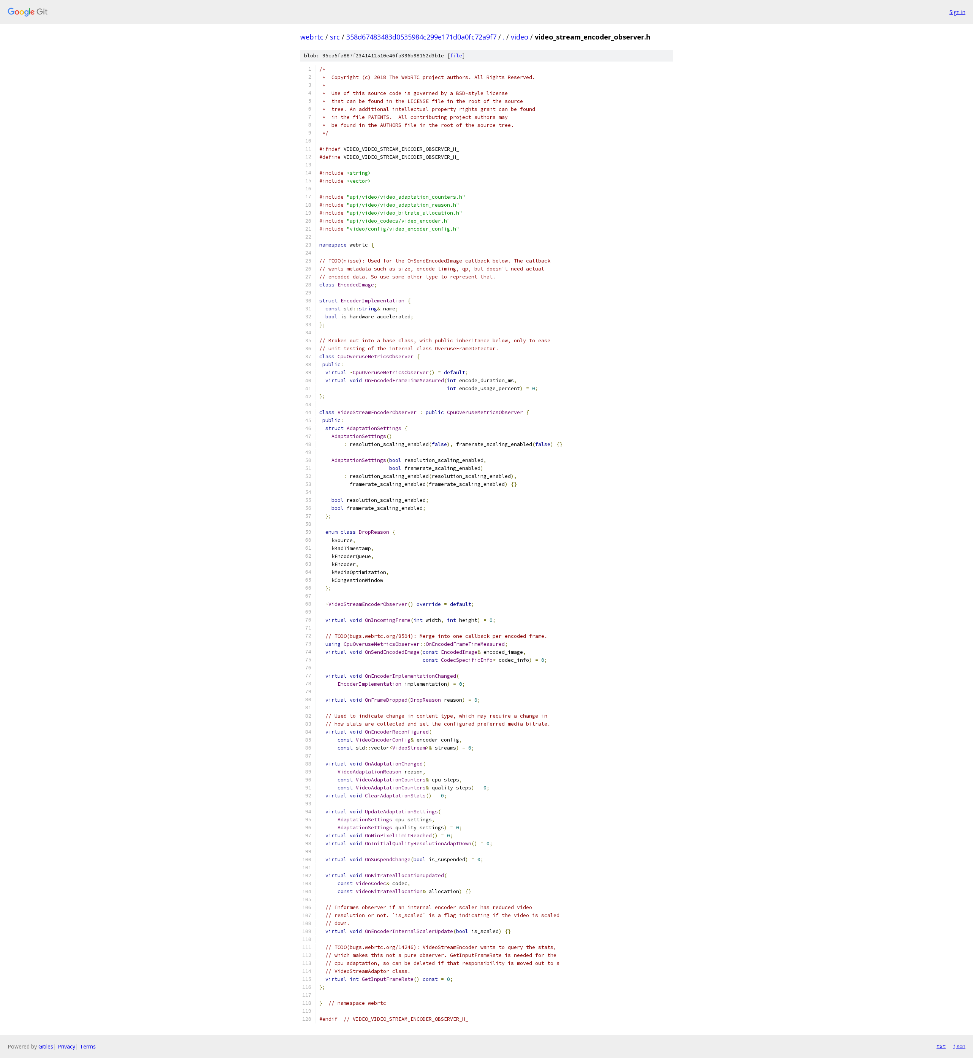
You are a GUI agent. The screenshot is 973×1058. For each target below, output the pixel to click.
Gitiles (45, 1046)
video (519, 36)
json (959, 1046)
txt (941, 1046)
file (456, 55)
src (335, 36)
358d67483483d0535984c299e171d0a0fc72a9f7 (421, 36)
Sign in (957, 12)
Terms (88, 1046)
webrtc (311, 36)
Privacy (66, 1046)
